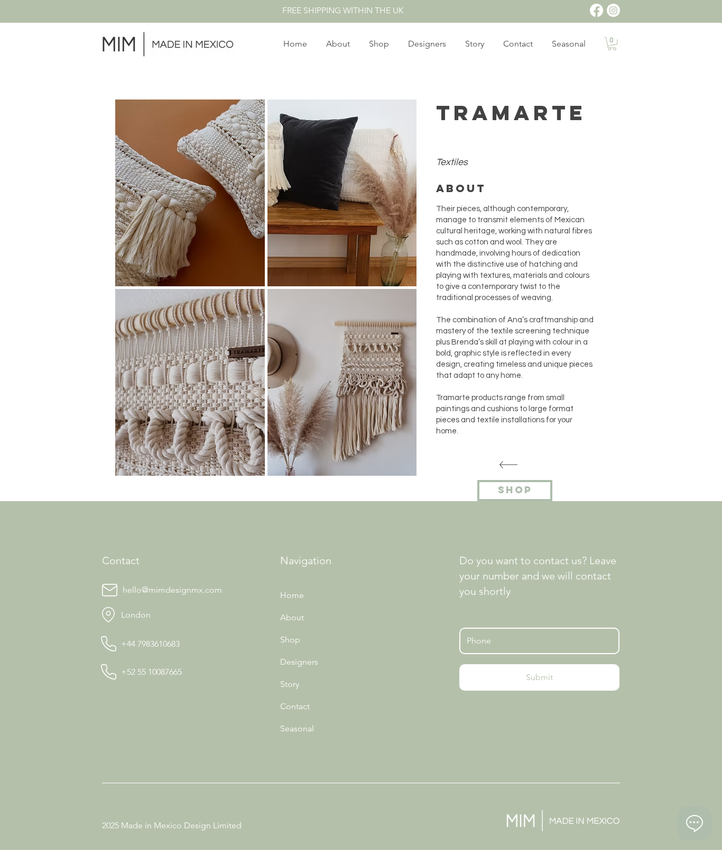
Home (292, 595)
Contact (295, 706)
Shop (290, 640)
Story (289, 684)
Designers (299, 662)
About (292, 617)
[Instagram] (613, 10)
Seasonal (297, 728)
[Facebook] (596, 10)
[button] (612, 43)
